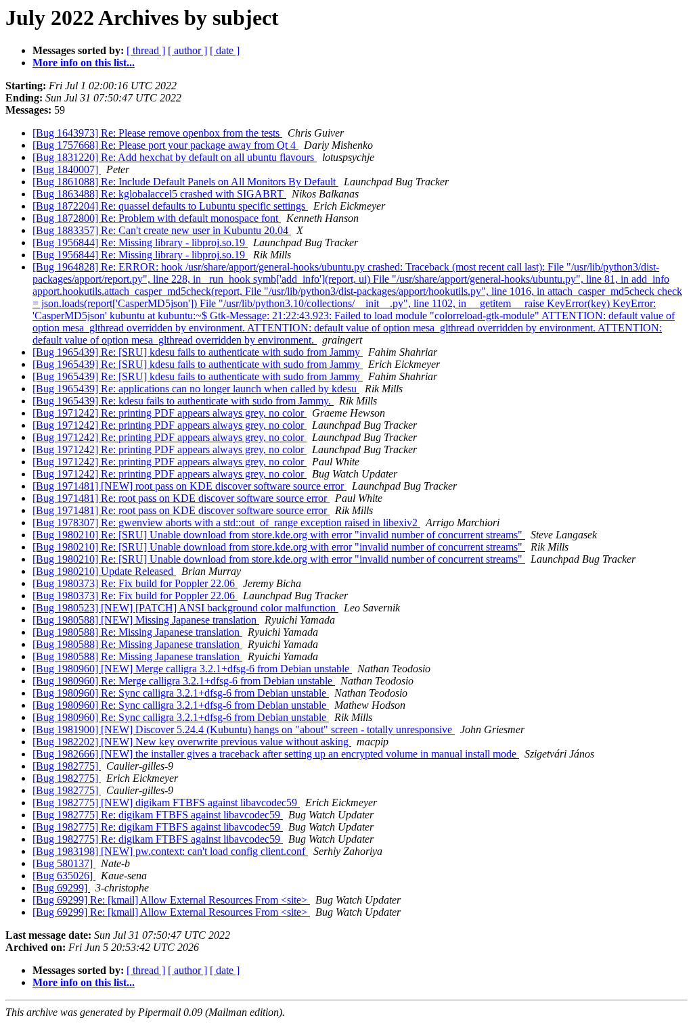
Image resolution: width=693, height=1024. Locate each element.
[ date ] (225, 50)
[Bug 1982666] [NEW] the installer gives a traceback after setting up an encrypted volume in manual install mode (275, 754)
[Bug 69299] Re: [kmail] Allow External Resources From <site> (171, 900)
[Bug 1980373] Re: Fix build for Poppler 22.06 (135, 583)
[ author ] (187, 50)
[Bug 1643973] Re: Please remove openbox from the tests (157, 133)
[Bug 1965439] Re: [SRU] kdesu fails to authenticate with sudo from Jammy (197, 352)
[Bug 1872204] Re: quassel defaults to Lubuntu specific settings (170, 206)
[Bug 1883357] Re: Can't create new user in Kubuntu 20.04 (161, 230)
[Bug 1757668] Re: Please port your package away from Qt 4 (165, 145)
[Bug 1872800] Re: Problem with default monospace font (156, 218)
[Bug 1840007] (66, 169)
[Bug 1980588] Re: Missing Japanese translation (137, 632)
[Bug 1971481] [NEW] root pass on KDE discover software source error (189, 486)
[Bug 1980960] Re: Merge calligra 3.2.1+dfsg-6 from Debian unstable (183, 680)
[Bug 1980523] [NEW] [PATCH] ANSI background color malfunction (185, 607)
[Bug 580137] (63, 863)
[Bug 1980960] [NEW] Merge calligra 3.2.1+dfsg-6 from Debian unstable (192, 668)
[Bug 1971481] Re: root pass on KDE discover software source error (181, 498)
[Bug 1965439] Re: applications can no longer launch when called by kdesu (195, 388)
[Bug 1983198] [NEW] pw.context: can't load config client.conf (170, 851)
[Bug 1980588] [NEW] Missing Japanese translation (145, 620)
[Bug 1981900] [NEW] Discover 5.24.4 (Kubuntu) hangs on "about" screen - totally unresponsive (243, 729)
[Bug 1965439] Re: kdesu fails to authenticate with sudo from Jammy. (183, 400)
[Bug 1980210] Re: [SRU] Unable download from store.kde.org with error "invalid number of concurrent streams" (278, 534)
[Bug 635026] (63, 875)
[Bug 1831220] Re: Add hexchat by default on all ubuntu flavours (174, 157)
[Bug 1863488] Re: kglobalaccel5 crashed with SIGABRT (159, 194)
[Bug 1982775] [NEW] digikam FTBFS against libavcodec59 (166, 802)
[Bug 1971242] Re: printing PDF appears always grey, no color (169, 413)
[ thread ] (146, 50)
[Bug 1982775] (66, 766)
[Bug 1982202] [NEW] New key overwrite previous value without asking (191, 741)
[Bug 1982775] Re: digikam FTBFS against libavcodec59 (157, 814)
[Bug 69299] (61, 887)
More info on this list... (83, 62)
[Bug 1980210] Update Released (104, 571)
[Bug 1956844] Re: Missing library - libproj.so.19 (140, 242)
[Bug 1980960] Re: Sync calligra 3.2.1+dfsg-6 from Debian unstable (180, 693)
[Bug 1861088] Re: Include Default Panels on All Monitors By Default (185, 181)
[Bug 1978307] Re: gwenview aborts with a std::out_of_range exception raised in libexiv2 (226, 522)
